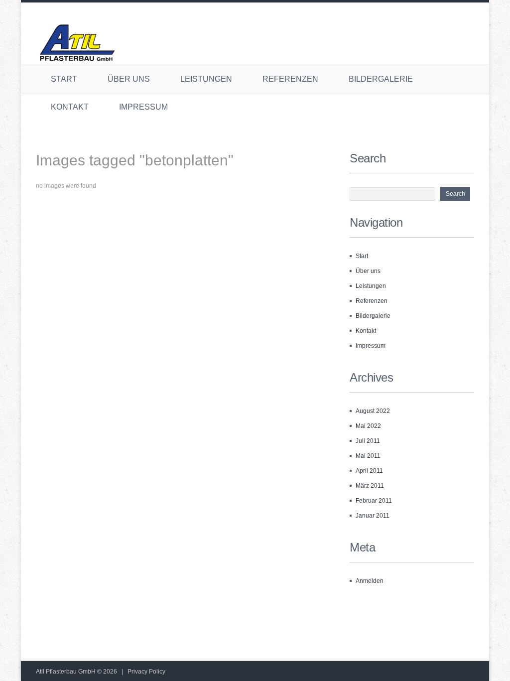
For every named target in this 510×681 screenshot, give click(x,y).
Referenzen (290, 79)
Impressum (143, 107)
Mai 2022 (368, 425)
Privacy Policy (146, 671)
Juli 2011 (368, 440)
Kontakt (70, 107)
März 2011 (370, 485)
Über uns (129, 79)
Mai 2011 (368, 455)
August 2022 (373, 411)
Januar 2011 (372, 515)
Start (64, 79)
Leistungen (206, 79)
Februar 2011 (374, 500)
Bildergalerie (381, 79)
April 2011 (369, 470)
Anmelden (369, 580)
